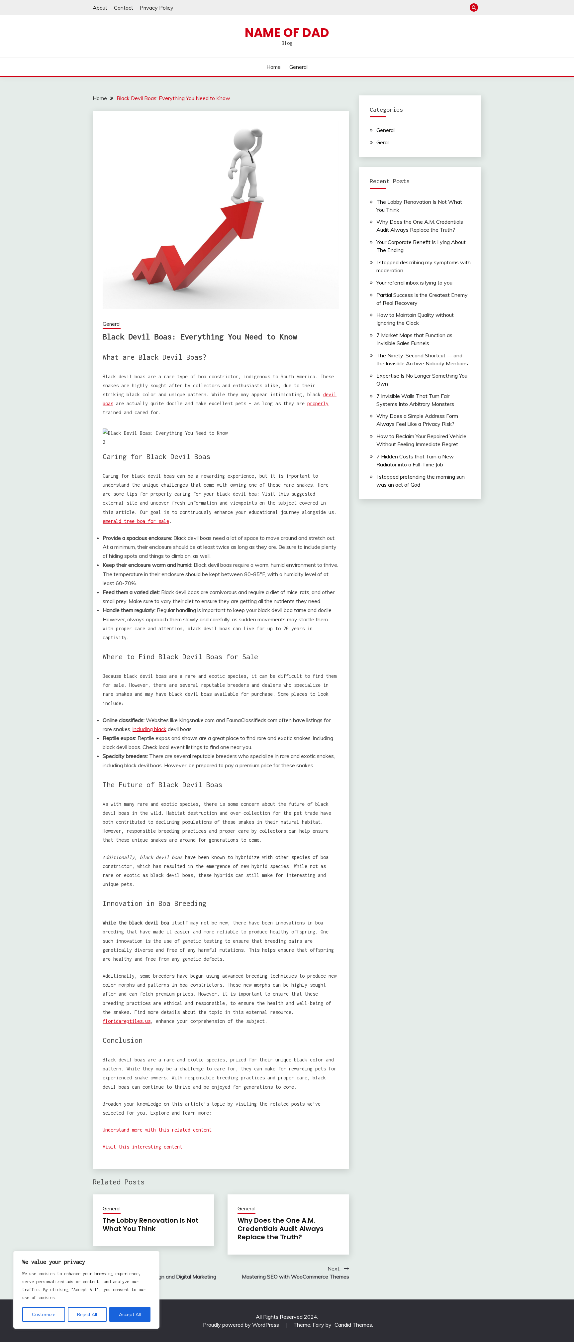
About (100, 7)
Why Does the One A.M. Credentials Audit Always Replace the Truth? (281, 1229)
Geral (382, 142)
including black (149, 729)
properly (318, 403)
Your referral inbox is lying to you (414, 282)
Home (273, 66)
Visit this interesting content (142, 1147)
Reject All (87, 1314)
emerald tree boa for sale (136, 521)
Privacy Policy (156, 7)
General (298, 66)
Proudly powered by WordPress (241, 1324)
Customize (43, 1314)
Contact (123, 7)
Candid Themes (353, 1324)
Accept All (130, 1314)
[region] (86, 1290)
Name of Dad (287, 32)
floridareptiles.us (126, 1021)
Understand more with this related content (157, 1130)
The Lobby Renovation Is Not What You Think (151, 1224)
